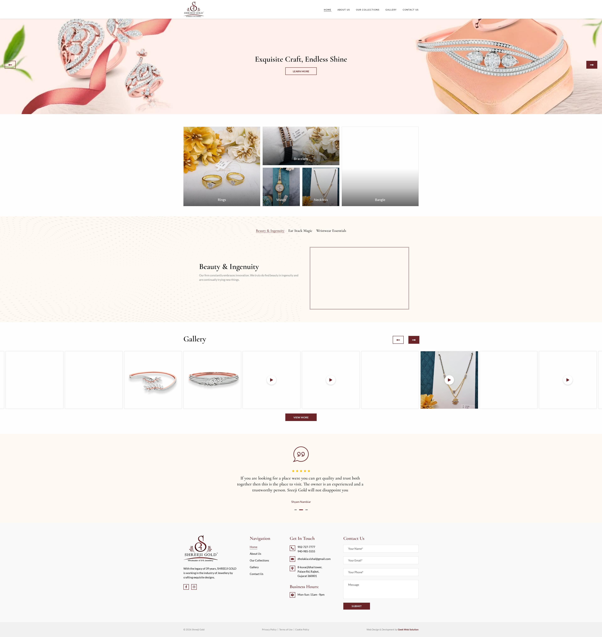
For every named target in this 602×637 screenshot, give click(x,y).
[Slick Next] (591, 65)
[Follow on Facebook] (186, 587)
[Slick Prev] (10, 65)
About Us (344, 9)
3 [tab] (306, 509)
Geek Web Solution (408, 629)
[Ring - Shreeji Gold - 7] (331, 380)
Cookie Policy (302, 629)
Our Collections (367, 9)
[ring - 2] (34, 380)
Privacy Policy (269, 629)
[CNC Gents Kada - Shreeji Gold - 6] (271, 380)
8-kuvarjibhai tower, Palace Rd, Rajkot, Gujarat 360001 (310, 571)
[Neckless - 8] (390, 380)
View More (301, 417)
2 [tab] (301, 509)
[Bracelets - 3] (94, 380)
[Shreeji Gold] (193, 9)
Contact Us (411, 9)
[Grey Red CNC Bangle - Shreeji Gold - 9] (449, 380)
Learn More (301, 71)
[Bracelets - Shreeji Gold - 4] (153, 380)
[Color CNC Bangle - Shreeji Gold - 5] (212, 380)
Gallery (391, 9)
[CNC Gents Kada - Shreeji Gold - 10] (508, 380)
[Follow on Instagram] (194, 587)
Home (327, 9)
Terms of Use (286, 629)
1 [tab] (295, 509)
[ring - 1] (568, 380)
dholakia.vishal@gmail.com (314, 559)
